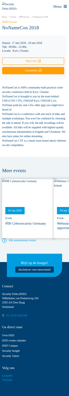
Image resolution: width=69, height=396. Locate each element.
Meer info (31, 61)
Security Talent (10, 355)
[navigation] (60, 6)
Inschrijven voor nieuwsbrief (35, 269)
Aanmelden (31, 70)
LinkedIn (7, 375)
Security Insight (11, 350)
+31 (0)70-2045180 (16, 315)
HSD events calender (14, 340)
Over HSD (8, 335)
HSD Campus (10, 345)
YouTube (7, 379)
